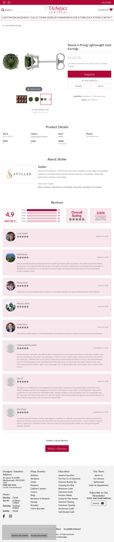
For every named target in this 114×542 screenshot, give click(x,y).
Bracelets (77, 186)
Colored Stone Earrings (13, 25)
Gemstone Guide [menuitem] (65, 491)
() (59, 210)
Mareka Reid (23, 303)
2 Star (23, 218)
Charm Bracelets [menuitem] (38, 508)
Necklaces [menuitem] (35, 478)
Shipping (78, 86)
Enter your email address (99, 498)
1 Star (23, 221)
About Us (99, 475)
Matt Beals (22, 254)
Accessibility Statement (72, 529)
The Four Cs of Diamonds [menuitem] (69, 478)
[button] (106, 2)
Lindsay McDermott (26, 345)
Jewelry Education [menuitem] (66, 475)
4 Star (23, 213)
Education (93, 17)
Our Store (79, 17)
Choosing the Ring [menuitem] (66, 485)
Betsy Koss (22, 282)
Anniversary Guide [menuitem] (66, 508)
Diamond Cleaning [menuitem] (66, 501)
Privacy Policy (40, 527)
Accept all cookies (39, 535)
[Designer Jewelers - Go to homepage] (57, 10)
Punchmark (62, 537)
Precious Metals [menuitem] (65, 495)
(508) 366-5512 (40, 112)
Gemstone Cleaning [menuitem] (66, 505)
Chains (99, 186)
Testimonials (99, 482)
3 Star (23, 215)
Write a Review (57, 448)
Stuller (60, 136)
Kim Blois (21, 409)
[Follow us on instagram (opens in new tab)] (9, 2)
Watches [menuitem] (34, 475)
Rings (40, 186)
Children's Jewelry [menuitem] (38, 488)
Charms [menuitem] (34, 491)
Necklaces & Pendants (62, 186)
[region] (34, 62)
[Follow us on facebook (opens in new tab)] (4, 2)
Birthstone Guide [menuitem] (65, 488)
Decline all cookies (20, 535)
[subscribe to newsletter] (102, 503)
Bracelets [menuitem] (34, 505)
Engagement (20, 17)
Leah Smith (22, 233)
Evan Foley (22, 324)
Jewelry (52, 17)
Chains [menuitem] (33, 482)
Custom (6, 17)
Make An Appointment (98, 485)
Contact (107, 17)
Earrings (47, 186)
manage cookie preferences (27, 530)
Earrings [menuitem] (34, 501)
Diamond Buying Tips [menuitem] (67, 482)
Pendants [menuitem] (35, 485)
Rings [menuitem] (33, 495)
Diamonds (65, 17)
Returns (101, 86)
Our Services (98, 478)
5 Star (23, 210)
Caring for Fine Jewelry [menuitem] (68, 498)
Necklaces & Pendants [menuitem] (40, 498)
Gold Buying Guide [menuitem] (66, 511)
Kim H (20, 378)
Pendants (87, 186)
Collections (38, 17)
